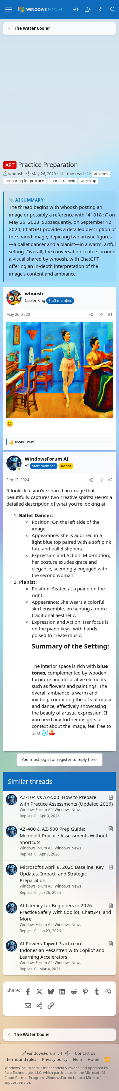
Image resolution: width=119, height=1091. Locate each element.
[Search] (113, 10)
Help (77, 1059)
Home (93, 1059)
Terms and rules (21, 1059)
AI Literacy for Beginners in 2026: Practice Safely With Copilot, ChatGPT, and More (65, 912)
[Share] (91, 314)
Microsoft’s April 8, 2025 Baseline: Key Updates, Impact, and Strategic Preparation (62, 873)
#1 (110, 314)
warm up (88, 180)
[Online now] (19, 470)
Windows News (68, 809)
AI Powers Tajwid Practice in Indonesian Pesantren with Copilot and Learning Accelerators (62, 950)
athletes (101, 173)
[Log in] (75, 10)
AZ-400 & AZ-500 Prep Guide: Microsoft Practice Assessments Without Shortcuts (63, 835)
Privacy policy (55, 1059)
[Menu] (8, 9)
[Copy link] (101, 314)
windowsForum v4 (44, 1053)
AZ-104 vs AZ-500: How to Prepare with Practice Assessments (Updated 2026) (66, 800)
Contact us (85, 1053)
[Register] (88, 10)
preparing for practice (24, 180)
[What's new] (100, 10)
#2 (110, 479)
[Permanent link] (35, 655)
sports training (62, 180)
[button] (67, 1053)
